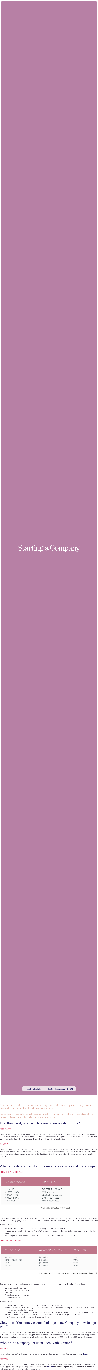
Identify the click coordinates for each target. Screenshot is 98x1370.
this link (50, 1366)
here (85, 1354)
